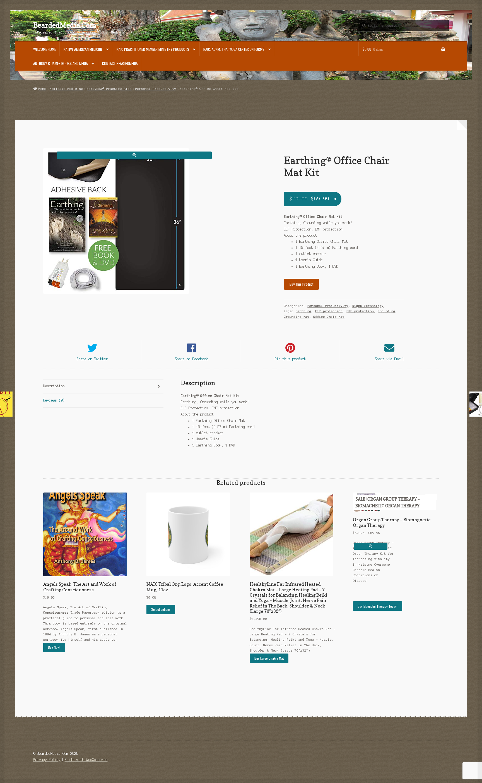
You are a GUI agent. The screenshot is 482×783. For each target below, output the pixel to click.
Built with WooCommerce (86, 760)
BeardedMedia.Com (64, 25)
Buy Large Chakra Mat (269, 658)
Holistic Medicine (66, 88)
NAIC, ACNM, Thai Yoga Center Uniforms (233, 49)
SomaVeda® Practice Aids (109, 88)
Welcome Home (44, 49)
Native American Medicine (83, 49)
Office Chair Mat (328, 316)
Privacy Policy (47, 760)
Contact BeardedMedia (120, 63)
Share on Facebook (191, 359)
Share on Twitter (92, 359)
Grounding (386, 311)
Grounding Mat (296, 316)
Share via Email (389, 359)
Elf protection (329, 311)
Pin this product (290, 359)
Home (42, 88)
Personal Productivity (155, 88)
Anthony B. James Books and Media (60, 63)
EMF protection (360, 311)
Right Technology (368, 306)
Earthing (303, 311)
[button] (134, 155)
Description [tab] (54, 386)
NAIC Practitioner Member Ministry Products (153, 49)
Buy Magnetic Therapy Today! (377, 606)
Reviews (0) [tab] (54, 400)
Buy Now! (54, 647)
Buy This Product (302, 284)
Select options (160, 609)
